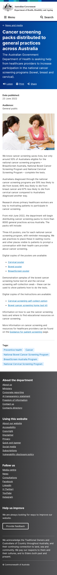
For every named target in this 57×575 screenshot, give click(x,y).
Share (34, 83)
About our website (12, 423)
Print (21, 83)
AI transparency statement (16, 396)
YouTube (6, 493)
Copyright (7, 431)
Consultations (9, 477)
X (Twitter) (8, 489)
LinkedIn (6, 485)
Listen (10, 83)
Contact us (8, 404)
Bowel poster (15, 266)
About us (7, 384)
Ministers (7, 388)
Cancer (29, 349)
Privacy (6, 438)
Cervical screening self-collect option (27, 300)
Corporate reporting (13, 392)
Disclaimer (7, 435)
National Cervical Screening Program (23, 364)
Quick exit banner (11, 442)
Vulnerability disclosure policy (18, 454)
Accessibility (9, 427)
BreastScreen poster (18, 271)
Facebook (7, 481)
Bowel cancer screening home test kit (27, 305)
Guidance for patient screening (26, 331)
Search (48, 17)
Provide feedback (15, 526)
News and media (14, 25)
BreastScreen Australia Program (20, 359)
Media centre (9, 469)
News (5, 473)
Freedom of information (14, 400)
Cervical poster (16, 262)
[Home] (28, 7)
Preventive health (13, 349)
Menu (11, 17)
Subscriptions (9, 450)
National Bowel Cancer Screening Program (26, 354)
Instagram (7, 497)
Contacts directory (12, 407)
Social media (9, 446)
